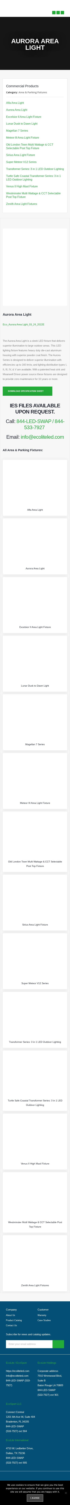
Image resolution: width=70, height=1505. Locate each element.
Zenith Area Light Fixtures (21, 203)
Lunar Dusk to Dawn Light (21, 123)
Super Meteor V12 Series (21, 162)
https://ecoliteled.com (17, 1370)
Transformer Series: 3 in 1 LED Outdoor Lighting (35, 169)
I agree (35, 1498)
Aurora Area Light (16, 109)
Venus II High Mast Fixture (22, 186)
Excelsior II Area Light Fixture (23, 116)
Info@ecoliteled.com (17, 1375)
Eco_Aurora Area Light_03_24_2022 (23, 324)
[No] (65, 1493)
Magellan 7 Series (17, 130)
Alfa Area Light (15, 102)
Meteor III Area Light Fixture (22, 137)
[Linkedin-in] (62, 12)
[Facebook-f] (58, 12)
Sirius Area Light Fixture (20, 155)
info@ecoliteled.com (42, 437)
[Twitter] (54, 12)
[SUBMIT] (58, 1344)
